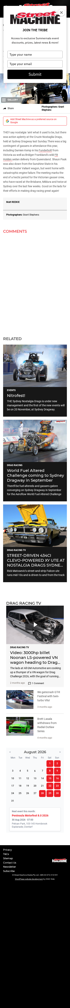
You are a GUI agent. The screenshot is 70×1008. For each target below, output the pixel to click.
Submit (35, 74)
